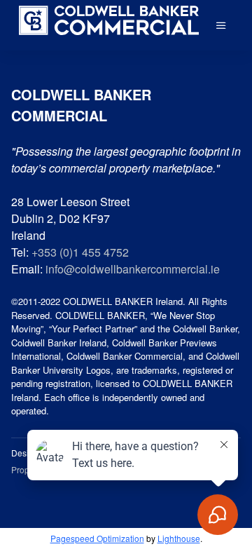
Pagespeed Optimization (97, 538)
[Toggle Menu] (221, 25)
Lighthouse (179, 538)
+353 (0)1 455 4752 (80, 252)
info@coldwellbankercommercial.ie (133, 269)
